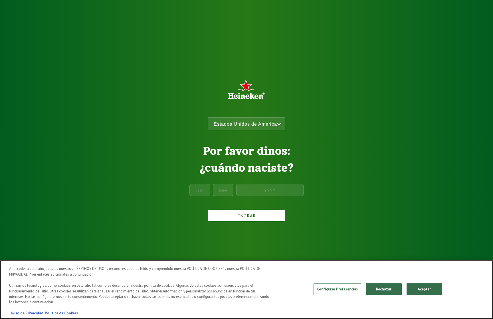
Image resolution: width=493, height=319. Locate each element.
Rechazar (383, 289)
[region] (246, 289)
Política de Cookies (61, 313)
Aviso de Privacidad (27, 313)
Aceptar (424, 289)
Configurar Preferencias (337, 289)
